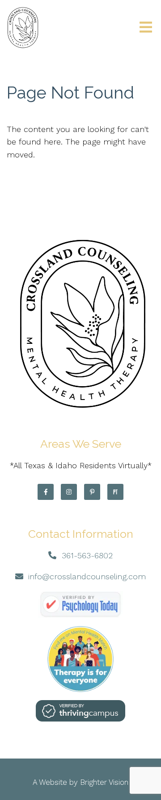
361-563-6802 (87, 555)
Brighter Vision (104, 782)
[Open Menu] (146, 28)
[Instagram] (69, 492)
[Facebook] (46, 492)
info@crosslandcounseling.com (87, 576)
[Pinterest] (92, 492)
